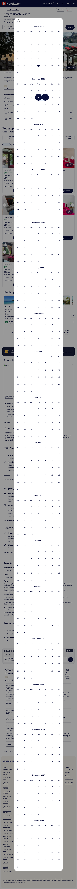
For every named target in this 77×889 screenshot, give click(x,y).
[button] (52, 37)
